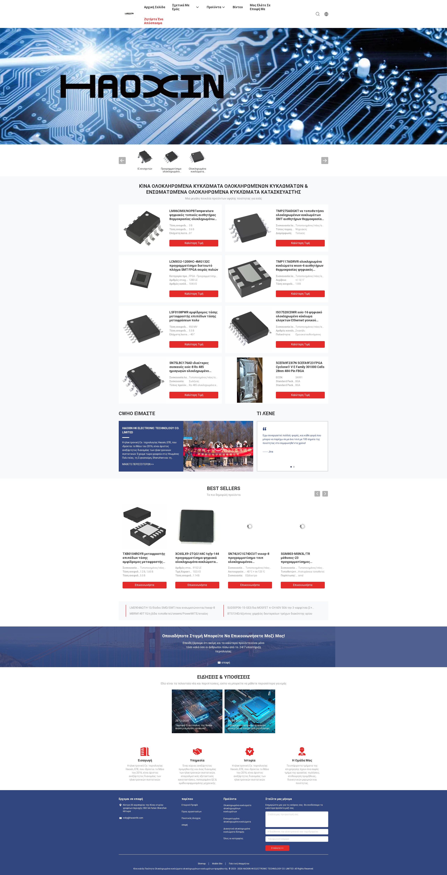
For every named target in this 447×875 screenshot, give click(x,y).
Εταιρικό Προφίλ (190, 805)
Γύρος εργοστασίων (191, 811)
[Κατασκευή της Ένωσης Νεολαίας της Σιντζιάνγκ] (218, 446)
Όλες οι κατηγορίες (233, 838)
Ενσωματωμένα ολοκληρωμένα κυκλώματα (229, 171)
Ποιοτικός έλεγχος (191, 818)
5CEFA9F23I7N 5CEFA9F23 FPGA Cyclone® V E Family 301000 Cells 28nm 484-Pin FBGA (300, 367)
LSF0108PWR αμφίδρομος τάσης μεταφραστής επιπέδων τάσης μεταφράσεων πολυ (193, 316)
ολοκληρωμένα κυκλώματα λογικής (281, 171)
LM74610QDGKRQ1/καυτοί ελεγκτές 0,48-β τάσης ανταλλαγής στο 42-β (271, 612)
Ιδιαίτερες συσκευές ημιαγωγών (307, 171)
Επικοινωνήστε (128, 585)
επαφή (185, 825)
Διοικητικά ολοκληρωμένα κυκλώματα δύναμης (237, 830)
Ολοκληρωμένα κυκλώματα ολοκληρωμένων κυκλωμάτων (237, 808)
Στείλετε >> (277, 848)
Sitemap (202, 863)
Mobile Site (217, 863)
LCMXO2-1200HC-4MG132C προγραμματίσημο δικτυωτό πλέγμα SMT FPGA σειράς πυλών (193, 265)
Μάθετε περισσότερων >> (138, 464)
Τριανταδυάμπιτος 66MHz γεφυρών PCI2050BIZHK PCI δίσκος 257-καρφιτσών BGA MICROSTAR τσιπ (173, 612)
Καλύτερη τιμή (194, 243)
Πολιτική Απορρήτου (239, 863)
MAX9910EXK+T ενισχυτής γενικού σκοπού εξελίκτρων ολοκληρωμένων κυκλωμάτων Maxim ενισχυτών (271, 606)
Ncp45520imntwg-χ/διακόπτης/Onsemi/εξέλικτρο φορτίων (168, 606)
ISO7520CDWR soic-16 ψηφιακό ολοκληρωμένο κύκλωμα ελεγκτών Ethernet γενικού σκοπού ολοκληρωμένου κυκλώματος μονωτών (299, 320)
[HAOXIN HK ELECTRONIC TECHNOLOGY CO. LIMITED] (129, 13)
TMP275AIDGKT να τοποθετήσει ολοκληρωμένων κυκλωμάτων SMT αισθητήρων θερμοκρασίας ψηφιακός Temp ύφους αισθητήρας (300, 219)
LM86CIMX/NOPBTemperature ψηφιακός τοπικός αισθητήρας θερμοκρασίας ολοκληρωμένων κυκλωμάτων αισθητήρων (181, 562)
